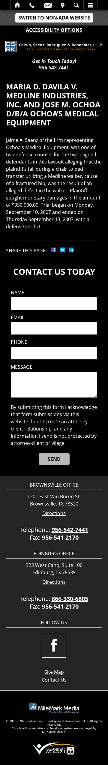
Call (32, 5)
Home (17, 5)
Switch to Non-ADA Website (54, 17)
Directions (54, 513)
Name (17, 293)
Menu (91, 5)
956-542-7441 (54, 67)
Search (76, 5)
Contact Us (54, 679)
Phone (19, 342)
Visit (62, 5)
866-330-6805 (70, 599)
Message (21, 367)
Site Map (54, 672)
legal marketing (61, 728)
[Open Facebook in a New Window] (54, 645)
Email (47, 5)
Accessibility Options (54, 30)
